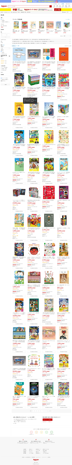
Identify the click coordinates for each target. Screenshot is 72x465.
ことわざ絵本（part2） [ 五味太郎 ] (33, 312)
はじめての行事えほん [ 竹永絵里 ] (48, 200)
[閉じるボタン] (70, 39)
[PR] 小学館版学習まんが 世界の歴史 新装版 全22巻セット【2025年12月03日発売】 (34, 63)
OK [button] (35, 100)
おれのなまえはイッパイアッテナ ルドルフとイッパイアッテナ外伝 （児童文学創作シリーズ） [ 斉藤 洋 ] (63, 341)
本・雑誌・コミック (7, 12)
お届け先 (2, 46)
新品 (1, 41)
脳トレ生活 (30, 209)
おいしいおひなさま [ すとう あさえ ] (34, 368)
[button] (57, 6)
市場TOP (2, 12)
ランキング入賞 (60, 95)
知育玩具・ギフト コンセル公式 (47, 266)
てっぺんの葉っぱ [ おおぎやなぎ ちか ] (48, 144)
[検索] (51, 6)
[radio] (1, 20)
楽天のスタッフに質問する (47, 419)
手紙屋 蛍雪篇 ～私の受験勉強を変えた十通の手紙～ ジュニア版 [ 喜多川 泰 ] (19, 229)
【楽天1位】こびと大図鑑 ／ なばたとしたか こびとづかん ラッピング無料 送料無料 (48, 258)
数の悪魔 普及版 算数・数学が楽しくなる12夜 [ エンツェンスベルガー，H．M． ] (34, 145)
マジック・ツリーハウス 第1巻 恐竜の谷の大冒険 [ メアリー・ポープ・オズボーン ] (63, 173)
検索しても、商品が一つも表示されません (20, 421)
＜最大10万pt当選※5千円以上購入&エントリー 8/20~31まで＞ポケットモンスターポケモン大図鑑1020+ (63, 397)
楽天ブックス (30, 124)
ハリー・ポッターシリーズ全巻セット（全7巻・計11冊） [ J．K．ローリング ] (19, 201)
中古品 (2, 42)
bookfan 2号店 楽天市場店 (17, 95)
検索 (5, 84)
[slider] (0, 33)
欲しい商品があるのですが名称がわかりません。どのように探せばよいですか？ (25, 419)
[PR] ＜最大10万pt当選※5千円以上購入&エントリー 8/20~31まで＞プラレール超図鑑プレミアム (48, 88)
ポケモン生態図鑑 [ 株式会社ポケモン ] (34, 116)
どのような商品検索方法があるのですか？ (20, 420)
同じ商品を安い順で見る (63, 99)
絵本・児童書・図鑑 (14, 12)
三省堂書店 (30, 294)
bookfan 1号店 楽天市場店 (62, 153)
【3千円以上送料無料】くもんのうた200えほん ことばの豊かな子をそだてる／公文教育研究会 (63, 145)
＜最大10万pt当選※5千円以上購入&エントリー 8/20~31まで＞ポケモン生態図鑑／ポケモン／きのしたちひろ (48, 314)
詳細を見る (44, 43)
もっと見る (14, 423)
